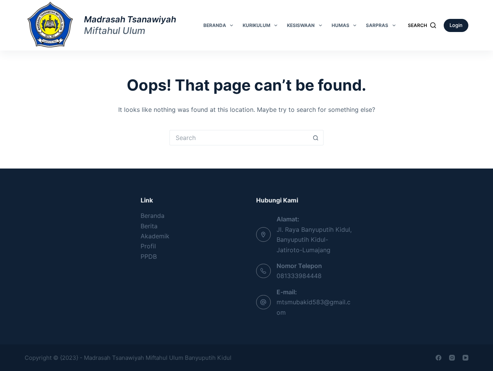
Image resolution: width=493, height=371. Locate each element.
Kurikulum (256, 25)
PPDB (149, 256)
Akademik (155, 236)
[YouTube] (465, 358)
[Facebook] (438, 358)
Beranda (214, 25)
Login (456, 25)
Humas (340, 25)
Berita (149, 226)
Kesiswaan (301, 25)
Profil (148, 246)
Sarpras (377, 25)
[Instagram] (452, 358)
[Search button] (316, 137)
